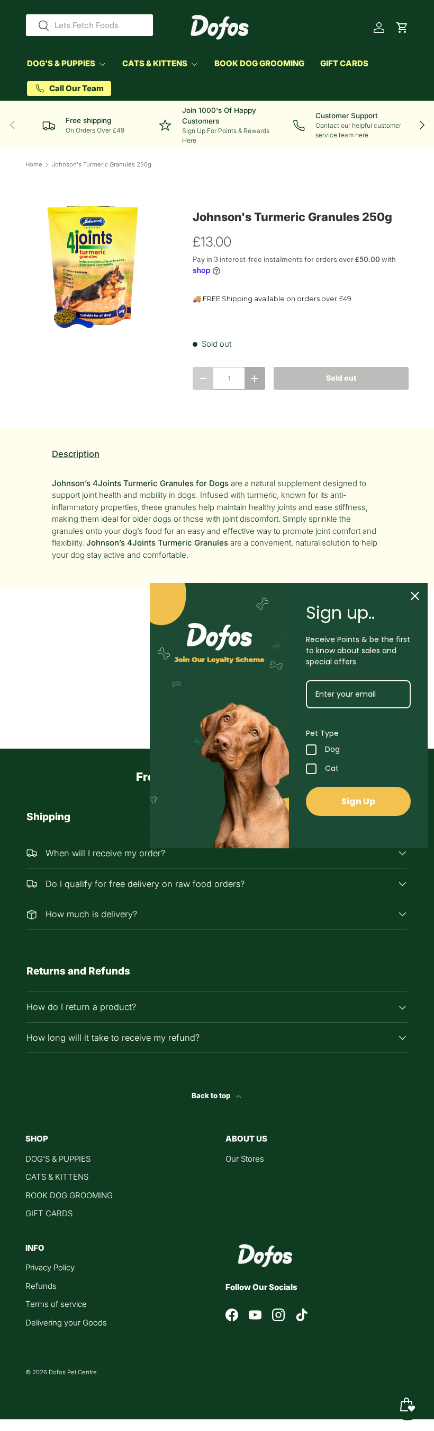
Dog (332, 749)
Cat (332, 768)
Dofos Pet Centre (73, 1372)
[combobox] (89, 25)
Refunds (41, 1286)
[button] (402, 27)
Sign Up (358, 801)
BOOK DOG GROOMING (259, 63)
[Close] (415, 596)
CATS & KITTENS (56, 1177)
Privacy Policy (50, 1267)
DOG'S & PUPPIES (58, 1159)
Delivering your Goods (66, 1323)
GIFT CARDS (344, 63)
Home (33, 165)
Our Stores (244, 1159)
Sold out (341, 378)
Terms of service (56, 1304)
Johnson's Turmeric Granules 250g (101, 165)
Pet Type (322, 733)
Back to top (212, 1095)
